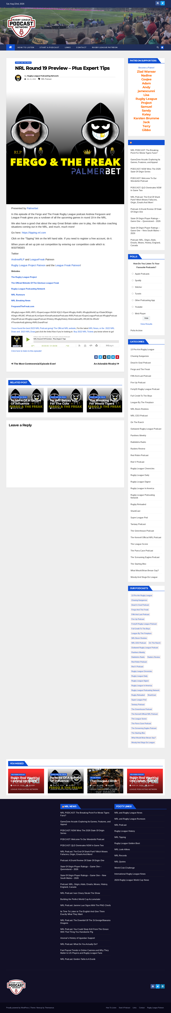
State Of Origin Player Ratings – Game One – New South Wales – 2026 (146, 230)
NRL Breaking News (20, 301)
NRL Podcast (46, 79)
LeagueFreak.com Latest (147, 142)
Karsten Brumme (146, 118)
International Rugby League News (129, 874)
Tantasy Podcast (138, 524)
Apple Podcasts (142, 274)
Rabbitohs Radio (138, 442)
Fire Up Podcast (138, 383)
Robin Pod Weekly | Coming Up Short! (25, 779)
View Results (146, 324)
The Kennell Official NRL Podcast (146, 537)
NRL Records (120, 856)
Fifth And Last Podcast (141, 376)
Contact (81, 47)
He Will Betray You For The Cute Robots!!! (63, 403)
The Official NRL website (65, 328)
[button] (158, 47)
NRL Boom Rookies (140, 409)
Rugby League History (124, 831)
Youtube (138, 307)
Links (68, 47)
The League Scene (139, 544)
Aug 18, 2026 (97, 785)
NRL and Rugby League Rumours (129, 819)
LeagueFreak (37, 259)
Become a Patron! (146, 68)
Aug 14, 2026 (137, 785)
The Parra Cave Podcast (142, 551)
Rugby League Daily (140, 475)
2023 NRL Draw (28, 332)
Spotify (138, 280)
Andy (146, 87)
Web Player (140, 313)
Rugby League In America (142, 488)
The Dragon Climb (103, 781)
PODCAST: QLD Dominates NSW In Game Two (82, 845)
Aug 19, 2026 (58, 785)
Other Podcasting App (145, 300)
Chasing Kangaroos (140, 356)
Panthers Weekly (138, 435)
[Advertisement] (31, 821)
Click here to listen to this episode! (26, 351)
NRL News (70, 806)
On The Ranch (137, 422)
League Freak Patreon (67, 265)
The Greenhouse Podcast (142, 531)
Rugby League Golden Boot (127, 843)
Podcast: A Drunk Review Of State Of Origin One (82, 860)
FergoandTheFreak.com (22, 306)
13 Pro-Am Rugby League (142, 349)
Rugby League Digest (140, 482)
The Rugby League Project (24, 277)
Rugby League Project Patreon (28, 265)
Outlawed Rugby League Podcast (146, 429)
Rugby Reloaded (138, 504)
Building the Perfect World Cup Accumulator (80, 899)
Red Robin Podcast (139, 455)
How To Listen (26, 47)
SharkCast (135, 511)
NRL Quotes (120, 862)
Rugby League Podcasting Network (42, 76)
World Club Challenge (124, 868)
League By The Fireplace (142, 402)
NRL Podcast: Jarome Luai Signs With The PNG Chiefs (85, 905)
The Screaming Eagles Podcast (145, 557)
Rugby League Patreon (105, 47)
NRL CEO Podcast (139, 416)
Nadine (146, 75)
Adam (146, 83)
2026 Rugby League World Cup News (131, 880)
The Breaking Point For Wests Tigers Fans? (103, 403)
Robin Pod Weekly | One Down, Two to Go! (144, 781)
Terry (146, 126)
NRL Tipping (120, 837)
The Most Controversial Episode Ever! (34, 363)
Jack (146, 122)
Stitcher (138, 287)
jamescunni (146, 91)
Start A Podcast (49, 47)
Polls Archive (137, 330)
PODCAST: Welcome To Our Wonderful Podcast (82, 839)
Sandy (146, 110)
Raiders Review (138, 449)
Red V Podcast (137, 462)
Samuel (146, 106)
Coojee (146, 79)
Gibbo (146, 130)
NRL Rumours (18, 295)
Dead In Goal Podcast (141, 363)
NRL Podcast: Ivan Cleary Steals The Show (80, 893)
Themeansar (49, 1008)
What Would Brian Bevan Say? (145, 570)
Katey (146, 114)
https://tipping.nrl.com (34, 232)
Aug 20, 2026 (18, 785)
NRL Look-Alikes (122, 849)
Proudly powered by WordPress (18, 1008)
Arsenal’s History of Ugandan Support (77, 938)
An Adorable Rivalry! (105, 363)
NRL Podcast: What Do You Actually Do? (79, 944)
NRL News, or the (97, 328)
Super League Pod (139, 518)
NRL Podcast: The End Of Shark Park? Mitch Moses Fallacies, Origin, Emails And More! (145, 200)
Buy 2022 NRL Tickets (83, 332)
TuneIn (138, 294)
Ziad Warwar (146, 71)
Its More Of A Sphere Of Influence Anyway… (26, 403)
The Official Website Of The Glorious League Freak (35, 283)
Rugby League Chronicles (142, 469)
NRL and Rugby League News (128, 813)
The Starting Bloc (138, 564)
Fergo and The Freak (23, 62)
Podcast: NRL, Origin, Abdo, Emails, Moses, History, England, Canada (145, 242)
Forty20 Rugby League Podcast (145, 389)
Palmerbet (32, 208)
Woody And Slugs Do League (144, 577)
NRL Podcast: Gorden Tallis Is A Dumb (77, 959)
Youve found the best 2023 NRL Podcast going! (32, 328)
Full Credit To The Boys (141, 396)
